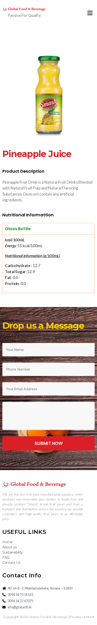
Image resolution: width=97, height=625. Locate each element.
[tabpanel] (48, 263)
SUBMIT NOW (49, 443)
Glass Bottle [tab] (18, 229)
